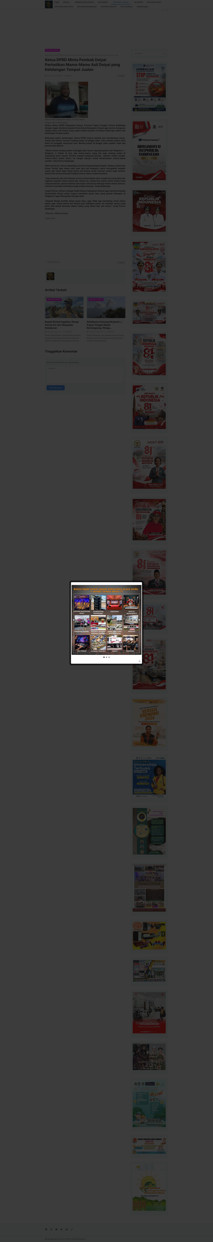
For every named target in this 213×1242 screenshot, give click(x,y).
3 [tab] (109, 657)
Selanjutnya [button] (138, 619)
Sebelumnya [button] (74, 619)
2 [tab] (106, 657)
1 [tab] (104, 657)
